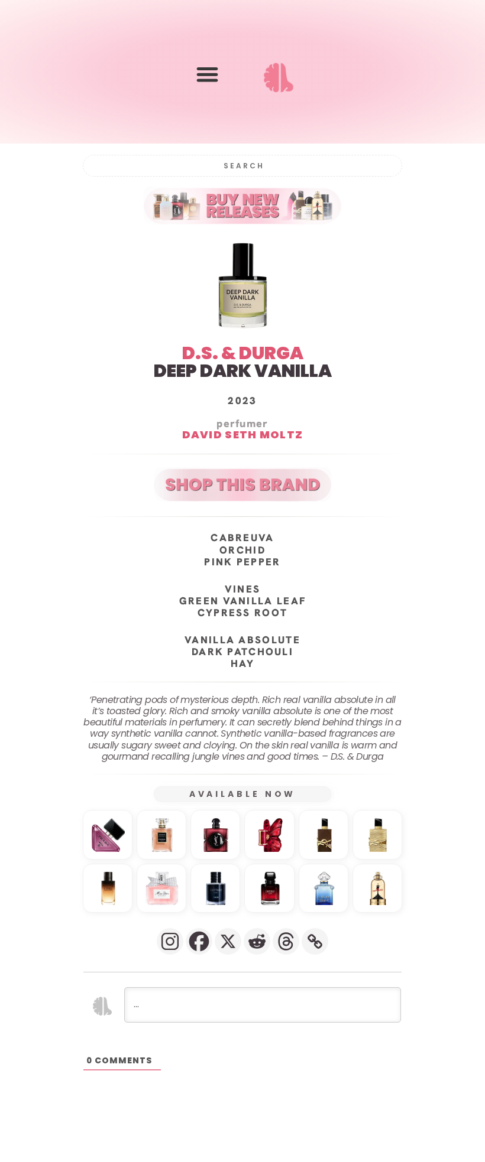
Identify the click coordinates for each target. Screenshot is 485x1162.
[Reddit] (257, 941)
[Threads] (286, 941)
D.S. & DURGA (242, 353)
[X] (228, 941)
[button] (207, 74)
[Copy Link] (315, 941)
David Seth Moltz (242, 434)
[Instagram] (170, 941)
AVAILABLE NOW (242, 794)
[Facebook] (199, 941)
